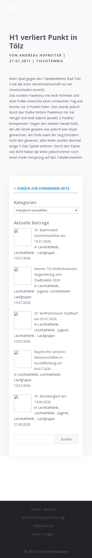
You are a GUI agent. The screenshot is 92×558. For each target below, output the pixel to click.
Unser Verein (43, 509)
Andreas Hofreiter (40, 55)
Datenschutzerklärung (43, 517)
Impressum (43, 525)
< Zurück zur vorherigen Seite (42, 188)
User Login (43, 534)
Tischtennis (49, 61)
